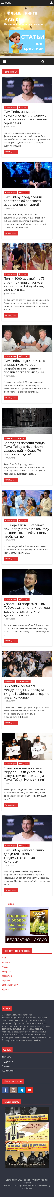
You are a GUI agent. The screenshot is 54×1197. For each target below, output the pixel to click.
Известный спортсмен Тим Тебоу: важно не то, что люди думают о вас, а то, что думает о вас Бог (27, 609)
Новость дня (10, 107)
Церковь (22, 107)
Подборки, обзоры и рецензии (23, 24)
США (4, 958)
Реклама (6, 1066)
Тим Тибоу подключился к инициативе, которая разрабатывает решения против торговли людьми (24, 366)
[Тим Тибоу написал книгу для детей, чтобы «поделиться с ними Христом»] (27, 816)
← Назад (8, 903)
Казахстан (7, 975)
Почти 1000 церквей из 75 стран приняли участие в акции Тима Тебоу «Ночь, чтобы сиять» (24, 284)
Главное (8, 438)
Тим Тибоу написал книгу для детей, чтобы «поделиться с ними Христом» (24, 855)
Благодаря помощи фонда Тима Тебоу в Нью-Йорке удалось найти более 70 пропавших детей (24, 448)
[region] (27, 31)
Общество (23, 192)
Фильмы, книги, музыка (21, 16)
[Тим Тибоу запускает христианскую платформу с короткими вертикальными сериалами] (27, 78)
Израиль (6, 980)
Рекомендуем (23, 681)
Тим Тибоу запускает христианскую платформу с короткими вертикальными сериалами (25, 117)
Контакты (6, 1057)
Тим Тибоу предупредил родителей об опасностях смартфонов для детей (23, 201)
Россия (5, 967)
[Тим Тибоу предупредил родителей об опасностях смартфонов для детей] (27, 163)
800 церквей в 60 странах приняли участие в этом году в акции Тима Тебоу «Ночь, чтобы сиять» (26, 530)
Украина (6, 962)
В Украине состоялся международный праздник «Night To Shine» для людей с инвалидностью (26, 691)
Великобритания (10, 984)
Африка (5, 989)
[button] (8, 3)
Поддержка (7, 1061)
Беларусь (6, 971)
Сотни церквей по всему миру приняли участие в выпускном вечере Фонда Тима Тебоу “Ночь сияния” (24, 774)
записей (8, 1070)
